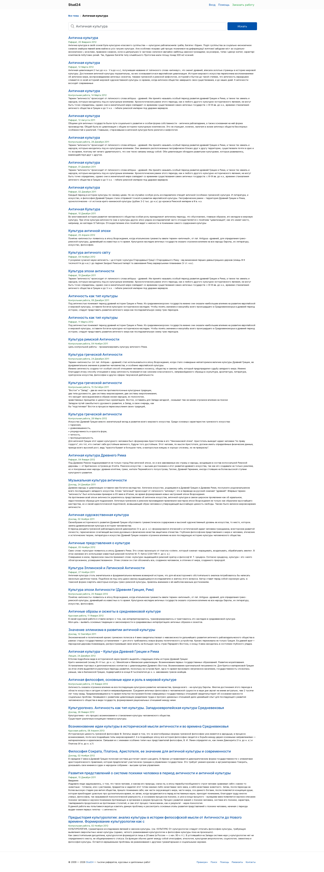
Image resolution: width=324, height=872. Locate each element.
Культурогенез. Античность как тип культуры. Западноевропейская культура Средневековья (146, 708)
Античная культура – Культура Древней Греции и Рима (113, 651)
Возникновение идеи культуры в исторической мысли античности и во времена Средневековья (148, 726)
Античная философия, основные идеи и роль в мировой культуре (122, 680)
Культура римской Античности (93, 339)
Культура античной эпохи (89, 231)
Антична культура (83, 38)
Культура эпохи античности (91, 271)
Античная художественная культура (98, 515)
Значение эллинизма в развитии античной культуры (111, 630)
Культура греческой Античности (95, 354)
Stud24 (89, 862)
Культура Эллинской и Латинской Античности (106, 568)
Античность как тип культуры (93, 296)
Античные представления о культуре (99, 543)
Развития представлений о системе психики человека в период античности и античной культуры (149, 773)
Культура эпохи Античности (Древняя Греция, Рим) (111, 590)
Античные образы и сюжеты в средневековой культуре (114, 611)
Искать (242, 26)
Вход (212, 4)
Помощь (224, 4)
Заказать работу (243, 4)
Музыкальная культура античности (97, 480)
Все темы (73, 15)
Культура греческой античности (95, 383)
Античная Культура (84, 209)
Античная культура (84, 63)
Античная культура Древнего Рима (97, 455)
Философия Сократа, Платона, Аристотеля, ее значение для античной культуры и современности (149, 751)
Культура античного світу (89, 252)
